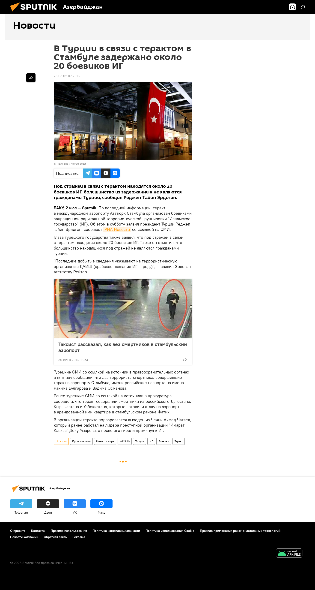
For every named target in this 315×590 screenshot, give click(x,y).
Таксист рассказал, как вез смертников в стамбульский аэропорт (122, 347)
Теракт (179, 441)
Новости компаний (24, 537)
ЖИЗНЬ (125, 441)
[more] (185, 359)
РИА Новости (117, 229)
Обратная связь (55, 537)
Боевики (163, 441)
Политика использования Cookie (170, 531)
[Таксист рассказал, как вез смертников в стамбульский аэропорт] (123, 308)
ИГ (151, 441)
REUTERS (62, 163)
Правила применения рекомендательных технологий (240, 531)
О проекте (18, 531)
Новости (61, 441)
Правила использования (69, 531)
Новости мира (105, 441)
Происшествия (81, 441)
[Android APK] (289, 553)
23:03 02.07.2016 (67, 76)
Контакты (38, 531)
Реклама (78, 537)
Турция (139, 441)
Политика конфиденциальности (116, 531)
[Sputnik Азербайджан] (35, 13)
